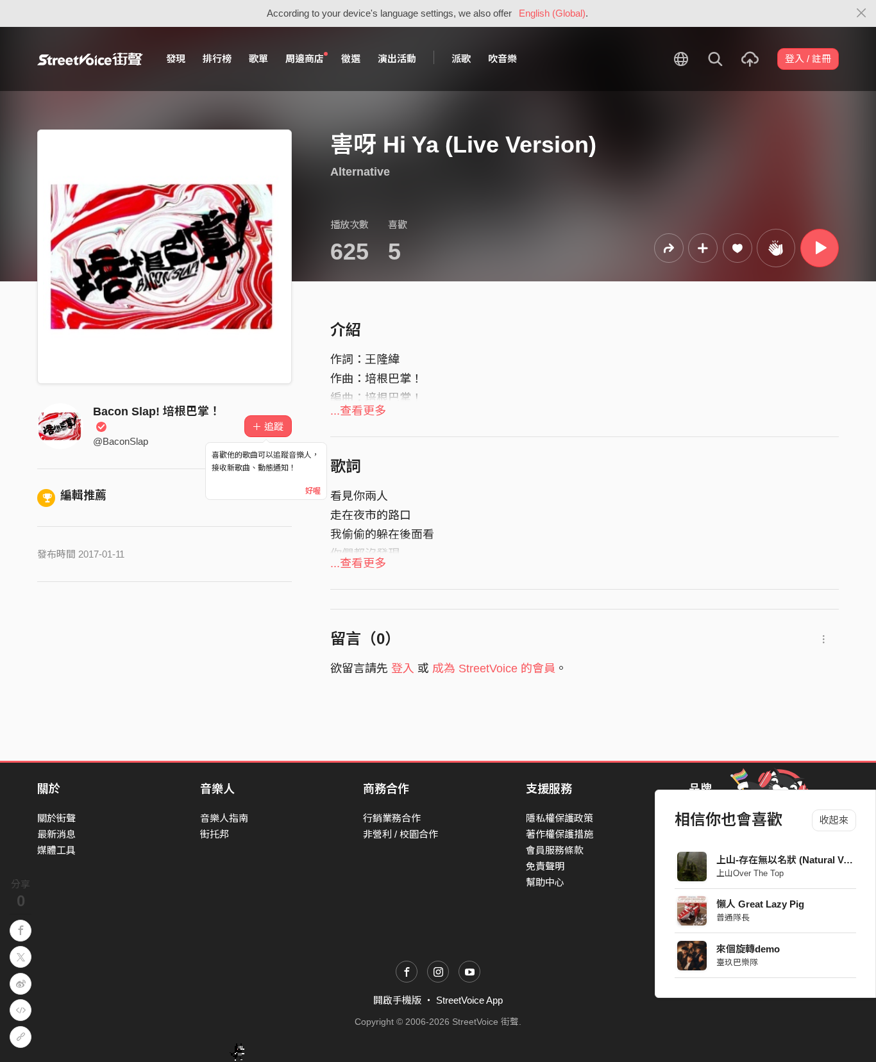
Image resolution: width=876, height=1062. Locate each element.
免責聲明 (545, 866)
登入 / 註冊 (808, 58)
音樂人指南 (224, 818)
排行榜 (217, 58)
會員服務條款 (555, 850)
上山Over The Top (750, 873)
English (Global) (552, 13)
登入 (402, 668)
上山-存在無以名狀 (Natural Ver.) (786, 859)
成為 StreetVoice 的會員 (493, 668)
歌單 (258, 58)
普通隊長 (733, 917)
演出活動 (397, 58)
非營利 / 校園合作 (400, 834)
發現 (175, 58)
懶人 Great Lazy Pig (760, 904)
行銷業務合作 (392, 818)
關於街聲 (56, 818)
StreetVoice (90, 59)
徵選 (350, 58)
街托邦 (214, 834)
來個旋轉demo (748, 948)
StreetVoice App (469, 1000)
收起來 (834, 820)
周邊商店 (304, 58)
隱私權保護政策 (559, 818)
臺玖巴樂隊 (737, 962)
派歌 (461, 58)
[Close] (861, 13)
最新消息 (56, 834)
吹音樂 (502, 58)
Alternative (360, 171)
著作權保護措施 (559, 834)
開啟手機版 (397, 1000)
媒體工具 (56, 850)
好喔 (313, 490)
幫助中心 (545, 882)
